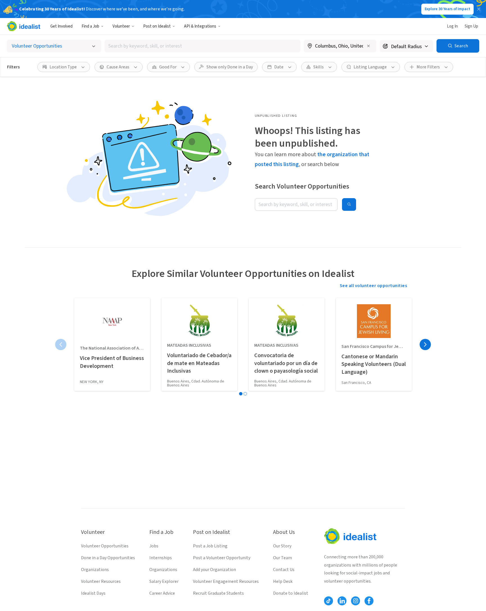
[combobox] (202, 46)
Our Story (282, 546)
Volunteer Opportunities (105, 546)
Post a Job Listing (210, 546)
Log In (452, 26)
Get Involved (61, 26)
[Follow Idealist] (328, 600)
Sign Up (471, 26)
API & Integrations (200, 26)
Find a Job (90, 26)
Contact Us (283, 570)
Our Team (282, 558)
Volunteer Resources (101, 581)
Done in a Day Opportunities (108, 558)
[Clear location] (368, 46)
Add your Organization (214, 570)
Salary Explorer (164, 581)
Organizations (95, 570)
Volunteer (121, 26)
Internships (160, 558)
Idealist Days (93, 593)
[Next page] (425, 344)
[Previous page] (60, 344)
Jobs (153, 546)
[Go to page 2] (245, 393)
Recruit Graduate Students (218, 593)
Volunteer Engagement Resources (226, 581)
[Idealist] (23, 26)
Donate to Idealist (290, 593)
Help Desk (282, 581)
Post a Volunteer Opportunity (221, 558)
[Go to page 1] (240, 393)
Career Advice (162, 593)
